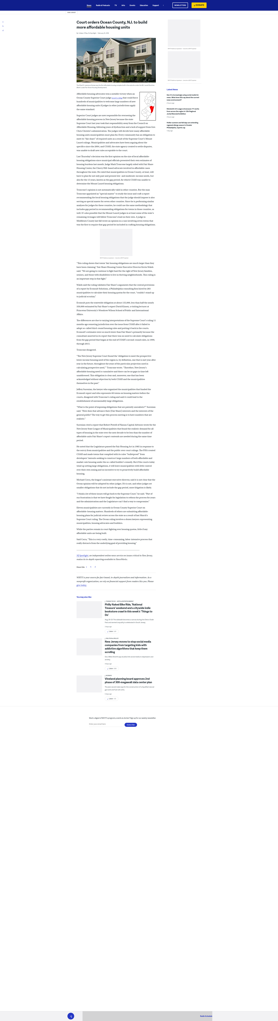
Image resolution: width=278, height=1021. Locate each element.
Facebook (86, 567)
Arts (123, 5)
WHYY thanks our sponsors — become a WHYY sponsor (114, 258)
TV (116, 5)
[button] (70, 1016)
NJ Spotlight (82, 555)
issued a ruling (117, 98)
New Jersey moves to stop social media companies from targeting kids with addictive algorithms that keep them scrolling (128, 647)
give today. (82, 585)
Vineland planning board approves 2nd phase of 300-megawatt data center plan (128, 680)
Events (132, 5)
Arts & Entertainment (125, 601)
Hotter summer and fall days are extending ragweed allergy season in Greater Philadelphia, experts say (182, 125)
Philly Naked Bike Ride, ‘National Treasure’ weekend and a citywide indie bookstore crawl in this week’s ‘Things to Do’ (128, 610)
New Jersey (71, 12)
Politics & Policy (112, 638)
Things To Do (111, 601)
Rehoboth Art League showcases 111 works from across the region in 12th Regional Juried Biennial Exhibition (183, 111)
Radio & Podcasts (103, 5)
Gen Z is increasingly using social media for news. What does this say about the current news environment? (183, 97)
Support (156, 5)
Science (109, 675)
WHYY (74, 5)
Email (95, 567)
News (89, 5)
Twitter (91, 567)
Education (144, 5)
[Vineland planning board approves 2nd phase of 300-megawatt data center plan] (89, 685)
